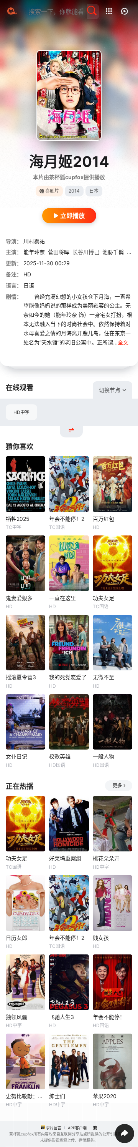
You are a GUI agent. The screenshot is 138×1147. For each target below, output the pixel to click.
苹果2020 (105, 1096)
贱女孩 (101, 937)
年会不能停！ (109, 1017)
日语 (28, 285)
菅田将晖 (58, 252)
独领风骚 (16, 1017)
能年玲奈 (34, 252)
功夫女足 (103, 598)
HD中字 (21, 412)
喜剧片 (52, 191)
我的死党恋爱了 (68, 677)
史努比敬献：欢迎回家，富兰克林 (25, 1096)
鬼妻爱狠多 (19, 598)
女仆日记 (16, 756)
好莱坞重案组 (65, 858)
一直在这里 (62, 598)
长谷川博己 (85, 252)
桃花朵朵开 (106, 858)
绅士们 (57, 1096)
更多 (117, 785)
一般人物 (103, 756)
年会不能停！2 (66, 518)
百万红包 (103, 518)
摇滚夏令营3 (21, 677)
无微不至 (103, 677)
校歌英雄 (60, 756)
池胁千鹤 (113, 252)
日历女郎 (16, 937)
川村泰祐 (34, 241)
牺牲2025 (18, 518)
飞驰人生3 (61, 1017)
